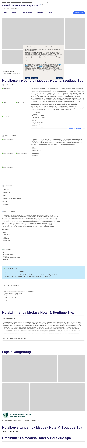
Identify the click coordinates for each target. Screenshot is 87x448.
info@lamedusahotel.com (11, 300)
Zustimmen (59, 78)
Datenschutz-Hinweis (37, 66)
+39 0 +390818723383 (10, 297)
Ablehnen (27, 78)
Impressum (27, 73)
